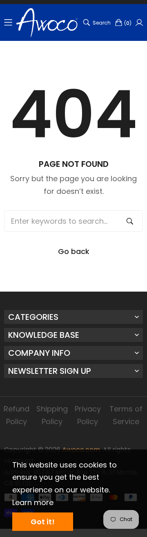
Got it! (43, 522)
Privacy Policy (88, 415)
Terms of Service (126, 415)
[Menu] (8, 22)
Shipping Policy (52, 415)
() (127, 23)
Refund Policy (16, 415)
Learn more (32, 502)
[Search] (130, 221)
